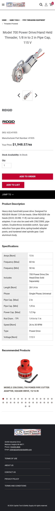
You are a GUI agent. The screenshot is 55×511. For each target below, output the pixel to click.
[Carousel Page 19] (18, 402)
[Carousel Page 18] (14, 402)
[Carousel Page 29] (25, 406)
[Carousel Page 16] (7, 402)
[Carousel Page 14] (52, 399)
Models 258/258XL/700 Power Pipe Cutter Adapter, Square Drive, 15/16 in (26, 389)
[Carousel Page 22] (29, 402)
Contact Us (10, 472)
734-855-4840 (15, 447)
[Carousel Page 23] (33, 402)
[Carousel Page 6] (22, 399)
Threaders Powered (11, 24)
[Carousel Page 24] (37, 402)
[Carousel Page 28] (52, 402)
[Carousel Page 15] (3, 402)
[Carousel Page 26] (44, 402)
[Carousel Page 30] (29, 406)
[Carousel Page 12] (44, 399)
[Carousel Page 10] (37, 399)
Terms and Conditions (15, 486)
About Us (9, 465)
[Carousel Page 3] (10, 399)
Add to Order (27, 176)
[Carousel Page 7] (25, 399)
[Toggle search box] (41, 5)
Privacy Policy (12, 479)
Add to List (13, 185)
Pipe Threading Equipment (34, 20)
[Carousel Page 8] (29, 399)
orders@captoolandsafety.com (21, 450)
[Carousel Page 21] (25, 402)
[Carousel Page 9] (33, 399)
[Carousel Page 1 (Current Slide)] (3, 399)
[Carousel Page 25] (40, 402)
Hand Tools (14, 20)
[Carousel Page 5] (18, 399)
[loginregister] (46, 4)
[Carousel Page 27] (48, 402)
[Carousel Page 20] (22, 402)
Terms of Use (11, 458)
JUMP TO (7, 194)
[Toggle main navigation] (3, 4)
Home (4, 20)
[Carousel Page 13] (48, 399)
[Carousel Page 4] (14, 399)
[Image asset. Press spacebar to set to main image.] (27, 96)
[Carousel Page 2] (7, 399)
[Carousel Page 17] (10, 402)
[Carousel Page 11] (40, 399)
